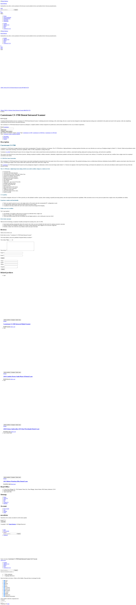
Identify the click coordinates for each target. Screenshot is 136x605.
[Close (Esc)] (5, 601)
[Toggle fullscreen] (2, 601)
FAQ (4, 566)
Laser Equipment (7, 17)
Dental (4, 16)
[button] (68, 13)
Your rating (3, 239)
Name (2, 252)
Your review (4, 250)
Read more (13, 484)
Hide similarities (8, 574)
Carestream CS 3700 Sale (51, 132)
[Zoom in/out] (1, 601)
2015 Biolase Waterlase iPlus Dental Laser (15, 481)
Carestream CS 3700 (27, 132)
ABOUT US (6, 564)
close (8, 603)
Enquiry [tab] (5, 139)
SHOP (4, 565)
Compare (3, 131)
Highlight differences (10, 575)
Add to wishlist (9, 131)
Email (2, 255)
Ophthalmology (6, 18)
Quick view (18, 319)
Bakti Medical (4, 3)
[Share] (4, 601)
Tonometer (5, 19)
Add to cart (3, 129)
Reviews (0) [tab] (6, 137)
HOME (5, 562)
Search (16, 9)
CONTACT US (7, 567)
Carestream (6, 127)
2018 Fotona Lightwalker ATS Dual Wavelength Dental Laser (21, 429)
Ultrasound (5, 21)
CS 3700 (8, 152)
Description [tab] (6, 136)
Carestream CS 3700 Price (39, 132)
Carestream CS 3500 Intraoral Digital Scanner (16, 324)
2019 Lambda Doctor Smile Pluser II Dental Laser (18, 376)
